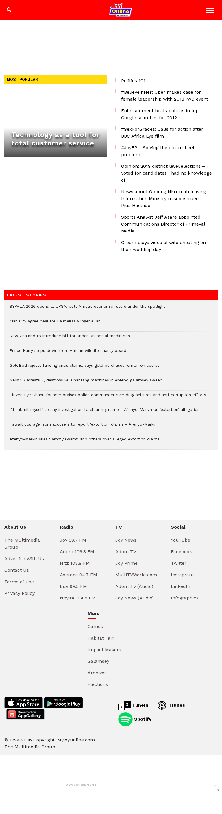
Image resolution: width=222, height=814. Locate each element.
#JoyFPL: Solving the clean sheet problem (158, 151)
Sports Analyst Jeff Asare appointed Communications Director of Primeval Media (163, 224)
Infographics (185, 598)
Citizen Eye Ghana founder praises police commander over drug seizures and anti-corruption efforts (108, 397)
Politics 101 (133, 80)
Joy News (125, 540)
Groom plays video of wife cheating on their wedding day (163, 246)
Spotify (142, 719)
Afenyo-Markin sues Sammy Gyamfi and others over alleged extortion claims (85, 442)
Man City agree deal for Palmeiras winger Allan (55, 324)
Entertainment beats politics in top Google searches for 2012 (160, 114)
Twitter (178, 563)
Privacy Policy (19, 593)
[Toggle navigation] (210, 11)
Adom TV (125, 551)
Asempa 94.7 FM (78, 574)
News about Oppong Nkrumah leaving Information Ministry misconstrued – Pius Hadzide (163, 198)
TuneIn (139, 705)
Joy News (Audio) (134, 598)
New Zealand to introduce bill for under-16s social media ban (70, 338)
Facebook (181, 551)
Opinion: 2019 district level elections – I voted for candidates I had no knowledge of (166, 173)
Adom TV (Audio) (134, 586)
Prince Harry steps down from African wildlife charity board (68, 353)
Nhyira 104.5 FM (78, 598)
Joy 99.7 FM (73, 540)
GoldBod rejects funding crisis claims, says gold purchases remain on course (85, 368)
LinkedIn (180, 586)
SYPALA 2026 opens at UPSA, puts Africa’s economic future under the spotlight (87, 309)
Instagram (182, 574)
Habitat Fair (101, 638)
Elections (98, 684)
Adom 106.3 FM (77, 551)
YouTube (180, 540)
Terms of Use (19, 581)
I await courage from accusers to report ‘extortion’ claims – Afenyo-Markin (83, 427)
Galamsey (98, 661)
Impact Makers (104, 649)
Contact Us (16, 570)
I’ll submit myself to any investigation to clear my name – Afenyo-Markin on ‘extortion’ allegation (105, 412)
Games (95, 626)
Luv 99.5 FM (73, 586)
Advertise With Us (24, 558)
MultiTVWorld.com (136, 574)
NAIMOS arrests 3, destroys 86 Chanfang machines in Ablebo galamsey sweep (86, 383)
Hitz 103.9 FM (75, 563)
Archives (97, 672)
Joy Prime (126, 563)
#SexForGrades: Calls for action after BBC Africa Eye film (162, 132)
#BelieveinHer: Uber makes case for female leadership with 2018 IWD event (164, 95)
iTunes (176, 705)
